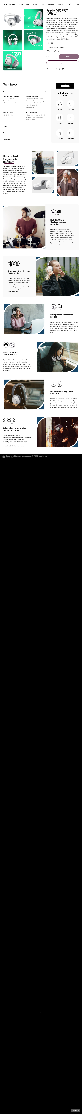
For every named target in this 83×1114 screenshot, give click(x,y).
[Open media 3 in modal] (12, 40)
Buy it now (63, 63)
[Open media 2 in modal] (33, 19)
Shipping (48, 47)
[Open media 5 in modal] (12, 61)
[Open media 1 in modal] (12, 19)
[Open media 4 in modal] (33, 40)
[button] (75, 1110)
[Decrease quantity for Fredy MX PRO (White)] (48, 56)
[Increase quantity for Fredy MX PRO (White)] (55, 56)
